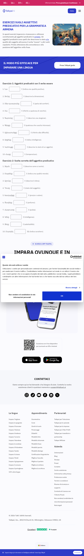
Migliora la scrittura (38, 468)
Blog (55, 456)
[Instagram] (26, 395)
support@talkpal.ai (58, 387)
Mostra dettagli (71, 288)
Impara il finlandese (16, 447)
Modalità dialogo (37, 451)
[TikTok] (33, 395)
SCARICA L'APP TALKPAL (43, 244)
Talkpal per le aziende (61, 423)
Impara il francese (15, 426)
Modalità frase (36, 444)
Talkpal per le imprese (61, 426)
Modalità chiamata (38, 440)
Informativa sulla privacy (62, 474)
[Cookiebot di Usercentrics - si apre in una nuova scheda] (71, 257)
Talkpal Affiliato (59, 440)
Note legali (58, 505)
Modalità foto (36, 437)
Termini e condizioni (61, 481)
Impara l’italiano (14, 430)
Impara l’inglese (14, 419)
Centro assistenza (60, 470)
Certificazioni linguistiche (40, 454)
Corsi (33, 423)
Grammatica (36, 419)
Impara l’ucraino (14, 437)
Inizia (72, 11)
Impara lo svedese (15, 444)
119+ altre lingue (14, 472)
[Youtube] (39, 395)
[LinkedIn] (51, 395)
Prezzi (56, 463)
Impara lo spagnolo (15, 423)
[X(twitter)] (57, 395)
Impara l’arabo (14, 451)
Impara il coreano (15, 465)
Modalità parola (37, 447)
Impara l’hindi (13, 458)
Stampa (57, 460)
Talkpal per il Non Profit (62, 430)
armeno (37, 37)
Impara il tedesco (15, 433)
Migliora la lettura (38, 465)
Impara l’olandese (15, 440)
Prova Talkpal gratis (67, 65)
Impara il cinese (14, 454)
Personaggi (35, 430)
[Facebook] (45, 395)
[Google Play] (52, 360)
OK (62, 296)
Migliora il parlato (37, 461)
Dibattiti (34, 433)
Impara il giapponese (16, 461)
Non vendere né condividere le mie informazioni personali (22, 296)
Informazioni (58, 453)
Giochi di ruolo (36, 426)
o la (47, 39)
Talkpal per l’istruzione (62, 419)
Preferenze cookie (60, 477)
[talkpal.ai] (9, 11)
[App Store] (31, 360)
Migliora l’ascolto (37, 458)
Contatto (57, 467)
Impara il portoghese (16, 468)
